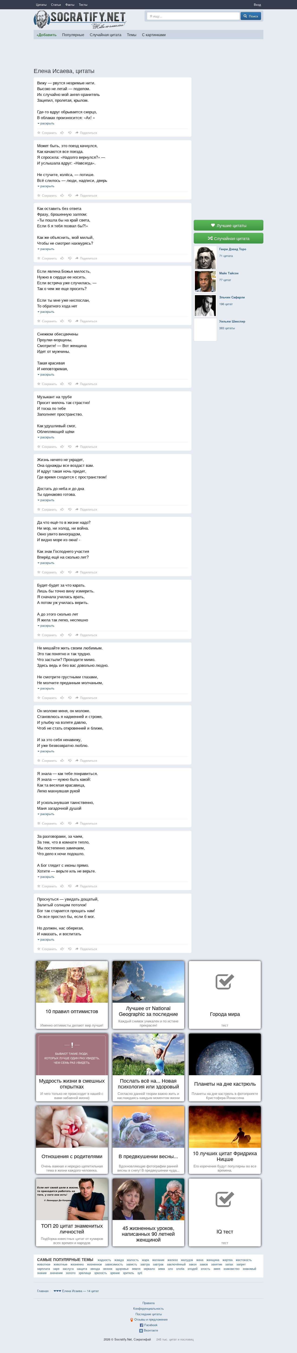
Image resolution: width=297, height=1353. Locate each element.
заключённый (176, 1264)
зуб (139, 1273)
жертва (227, 1260)
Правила (148, 1303)
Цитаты (41, 4)
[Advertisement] (148, 53)
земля (136, 1268)
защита (82, 1268)
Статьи (56, 4)
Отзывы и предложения (151, 1319)
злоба (180, 1268)
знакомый (249, 1268)
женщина (213, 1260)
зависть (131, 1264)
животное (43, 1264)
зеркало (149, 1268)
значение (56, 1273)
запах (229, 1264)
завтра (145, 1264)
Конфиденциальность (148, 1308)
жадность (104, 1260)
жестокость (244, 1260)
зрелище (85, 1273)
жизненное (94, 1264)
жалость (133, 1260)
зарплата (43, 1268)
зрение (115, 1273)
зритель (128, 1273)
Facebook (151, 1325)
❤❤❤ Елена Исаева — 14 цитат (76, 1291)
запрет (241, 1264)
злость (205, 1268)
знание (42, 1273)
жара (145, 1260)
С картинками (154, 34)
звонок (107, 1268)
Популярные (73, 34)
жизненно (77, 1264)
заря (56, 1268)
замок (204, 1264)
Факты (69, 4)
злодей (192, 1268)
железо (173, 1260)
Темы (131, 34)
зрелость (100, 1273)
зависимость (114, 1264)
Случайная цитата (105, 34)
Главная (42, 1291)
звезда (95, 1268)
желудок (187, 1260)
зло (170, 1268)
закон (193, 1264)
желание (158, 1260)
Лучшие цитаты (231, 225)
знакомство (231, 1268)
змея (216, 1268)
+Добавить (46, 34)
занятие (216, 1264)
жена (199, 1260)
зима (161, 1268)
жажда (119, 1260)
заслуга (68, 1268)
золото (70, 1273)
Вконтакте (151, 1330)
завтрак (158, 1264)
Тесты (83, 4)
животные (60, 1264)
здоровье (122, 1268)
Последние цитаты (149, 1314)
